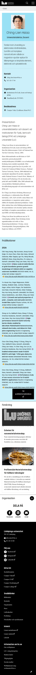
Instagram (11, 556)
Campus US (8, 579)
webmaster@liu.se (10, 668)
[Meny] (33, 3)
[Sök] (27, 3)
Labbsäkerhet (8, 612)
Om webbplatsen (9, 647)
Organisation (8, 605)
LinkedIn (10, 560)
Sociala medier (8, 662)
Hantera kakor (8, 655)
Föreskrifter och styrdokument (13, 619)
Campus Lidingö (9, 587)
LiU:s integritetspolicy (11, 651)
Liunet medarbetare (10, 630)
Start (5, 8)
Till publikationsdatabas (23, 392)
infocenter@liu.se (11, 538)
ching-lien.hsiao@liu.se (14, 77)
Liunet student (8, 634)
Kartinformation (9, 572)
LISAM (6, 637)
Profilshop (7, 616)
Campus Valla (8, 576)
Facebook (11, 552)
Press (5, 608)
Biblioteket (7, 597)
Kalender (7, 601)
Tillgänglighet (8, 658)
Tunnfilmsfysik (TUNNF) (15, 98)
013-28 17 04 (11, 80)
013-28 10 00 (10, 541)
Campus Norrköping (10, 583)
